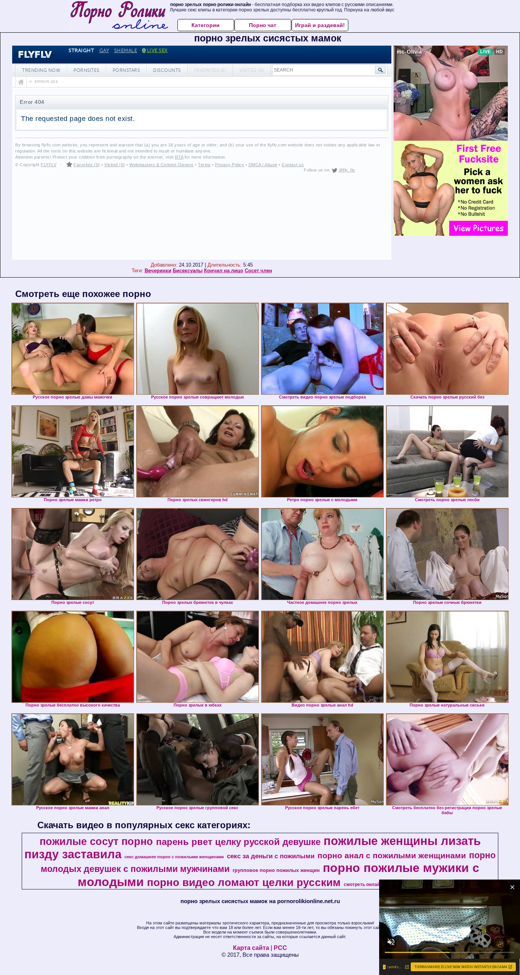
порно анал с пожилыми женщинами (391, 855)
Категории (205, 25)
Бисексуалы (188, 270)
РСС (280, 948)
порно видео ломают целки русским (244, 882)
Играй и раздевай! (320, 25)
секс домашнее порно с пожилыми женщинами (174, 856)
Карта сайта (251, 948)
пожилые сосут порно (96, 841)
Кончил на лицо (223, 270)
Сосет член (258, 270)
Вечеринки (158, 270)
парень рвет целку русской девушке (238, 842)
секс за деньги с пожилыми (270, 856)
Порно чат (262, 25)
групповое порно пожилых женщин (276, 870)
